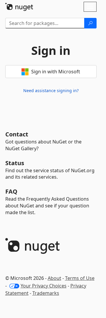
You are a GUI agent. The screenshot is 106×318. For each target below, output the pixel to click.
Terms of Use (80, 278)
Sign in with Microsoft (55, 71)
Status (14, 163)
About (54, 278)
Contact (16, 134)
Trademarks (45, 293)
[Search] (90, 23)
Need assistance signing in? (51, 90)
